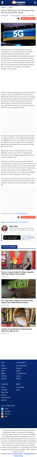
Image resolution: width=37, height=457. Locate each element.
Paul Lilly (13, 226)
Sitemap (3, 378)
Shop (18, 390)
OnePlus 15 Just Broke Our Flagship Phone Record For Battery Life (16, 330)
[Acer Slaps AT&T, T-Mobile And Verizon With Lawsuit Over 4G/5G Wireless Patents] (18, 288)
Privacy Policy (5, 397)
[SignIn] (3, 2)
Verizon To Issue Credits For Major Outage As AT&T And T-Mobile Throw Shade (17, 273)
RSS (5, 416)
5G (20, 222)
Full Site (3, 376)
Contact (3, 395)
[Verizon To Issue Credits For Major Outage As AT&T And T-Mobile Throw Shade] (18, 260)
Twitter (6, 409)
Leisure (18, 376)
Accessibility (20, 387)
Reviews (4, 368)
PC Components (21, 365)
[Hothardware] (18, 2)
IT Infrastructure (21, 373)
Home (3, 365)
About (3, 387)
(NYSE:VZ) (25, 222)
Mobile (18, 371)
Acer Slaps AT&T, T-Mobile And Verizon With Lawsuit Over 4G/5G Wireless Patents (17, 301)
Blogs (3, 373)
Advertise (4, 390)
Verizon (7, 222)
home (3, 7)
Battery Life (14, 222)
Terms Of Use (18, 456)
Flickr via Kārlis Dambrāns (22, 213)
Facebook (7, 411)
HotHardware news (28, 237)
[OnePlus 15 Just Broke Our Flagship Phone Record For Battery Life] (18, 317)
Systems (19, 368)
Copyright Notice (29, 454)
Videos (18, 378)
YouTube (7, 414)
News (10, 7)
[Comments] (18, 18)
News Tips (4, 392)
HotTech (3, 400)
